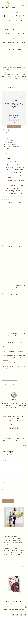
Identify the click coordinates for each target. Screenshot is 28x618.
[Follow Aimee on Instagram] (15, 428)
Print (14, 126)
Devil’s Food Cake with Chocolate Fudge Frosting (6, 439)
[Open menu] (23, 5)
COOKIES (11, 12)
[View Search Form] (26, 5)
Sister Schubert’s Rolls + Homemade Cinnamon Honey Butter (21, 440)
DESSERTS (16, 12)
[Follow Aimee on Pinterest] (18, 428)
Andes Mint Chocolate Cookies (9, 381)
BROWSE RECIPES (17, 601)
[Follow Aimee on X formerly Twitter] (13, 428)
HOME (7, 601)
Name (4, 482)
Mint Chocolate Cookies (7, 388)
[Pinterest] (25, 615)
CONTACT (14, 603)
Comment (5, 460)
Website (4, 496)
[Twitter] (17, 615)
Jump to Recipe (9, 29)
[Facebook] (13, 615)
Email (4, 489)
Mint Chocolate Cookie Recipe (9, 384)
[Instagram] (21, 615)
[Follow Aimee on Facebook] (10, 428)
